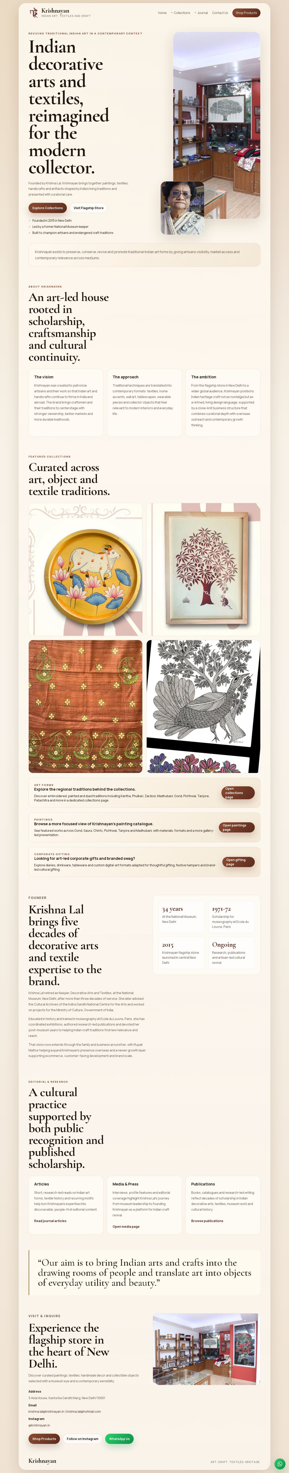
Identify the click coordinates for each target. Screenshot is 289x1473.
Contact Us (220, 13)
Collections (182, 13)
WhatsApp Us (119, 1439)
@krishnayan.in (39, 1425)
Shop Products (246, 13)
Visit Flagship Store (89, 208)
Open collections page (234, 792)
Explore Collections (47, 208)
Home (162, 13)
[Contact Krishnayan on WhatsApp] (279, 1463)
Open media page (126, 1226)
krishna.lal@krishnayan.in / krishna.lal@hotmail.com (65, 1411)
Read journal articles (50, 1221)
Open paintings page (234, 827)
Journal (202, 13)
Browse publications (207, 1221)
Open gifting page (236, 862)
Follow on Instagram (82, 1439)
